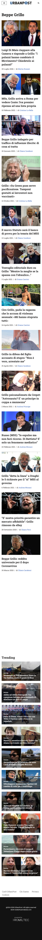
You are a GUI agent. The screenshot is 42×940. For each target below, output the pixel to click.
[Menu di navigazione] (4, 3)
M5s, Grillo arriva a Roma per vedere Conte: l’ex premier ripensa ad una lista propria (20, 102)
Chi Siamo (24, 891)
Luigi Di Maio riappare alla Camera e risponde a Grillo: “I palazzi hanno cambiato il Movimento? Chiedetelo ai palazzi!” (19, 57)
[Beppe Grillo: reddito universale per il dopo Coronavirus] (21, 545)
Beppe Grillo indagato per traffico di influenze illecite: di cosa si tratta (20, 143)
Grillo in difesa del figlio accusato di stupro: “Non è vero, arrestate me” (18, 357)
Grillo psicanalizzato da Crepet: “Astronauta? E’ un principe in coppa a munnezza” (21, 398)
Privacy (35, 891)
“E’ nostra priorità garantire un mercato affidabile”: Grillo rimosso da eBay (21, 521)
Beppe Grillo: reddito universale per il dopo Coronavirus (15, 562)
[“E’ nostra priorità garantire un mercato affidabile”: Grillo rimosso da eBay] (21, 503)
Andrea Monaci (26, 447)
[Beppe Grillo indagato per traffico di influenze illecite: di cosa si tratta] (21, 125)
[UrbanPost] (21, 3)
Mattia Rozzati (24, 69)
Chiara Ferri (26, 529)
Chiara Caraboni (26, 151)
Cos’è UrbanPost (9, 891)
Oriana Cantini (23, 279)
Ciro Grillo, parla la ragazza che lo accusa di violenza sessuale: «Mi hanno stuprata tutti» (20, 315)
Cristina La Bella (26, 110)
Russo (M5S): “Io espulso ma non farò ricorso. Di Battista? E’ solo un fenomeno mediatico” (21, 438)
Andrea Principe (23, 406)
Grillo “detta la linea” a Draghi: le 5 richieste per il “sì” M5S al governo (20, 479)
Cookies (5, 895)
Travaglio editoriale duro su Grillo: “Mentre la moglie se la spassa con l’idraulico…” (20, 271)
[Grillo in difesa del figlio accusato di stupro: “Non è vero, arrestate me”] (21, 340)
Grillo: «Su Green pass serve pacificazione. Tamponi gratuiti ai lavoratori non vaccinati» (19, 191)
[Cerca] (38, 3)
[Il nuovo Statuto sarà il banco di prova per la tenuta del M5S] (21, 216)
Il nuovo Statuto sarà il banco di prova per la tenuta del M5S (20, 231)
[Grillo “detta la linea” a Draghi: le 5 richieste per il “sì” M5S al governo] (21, 462)
